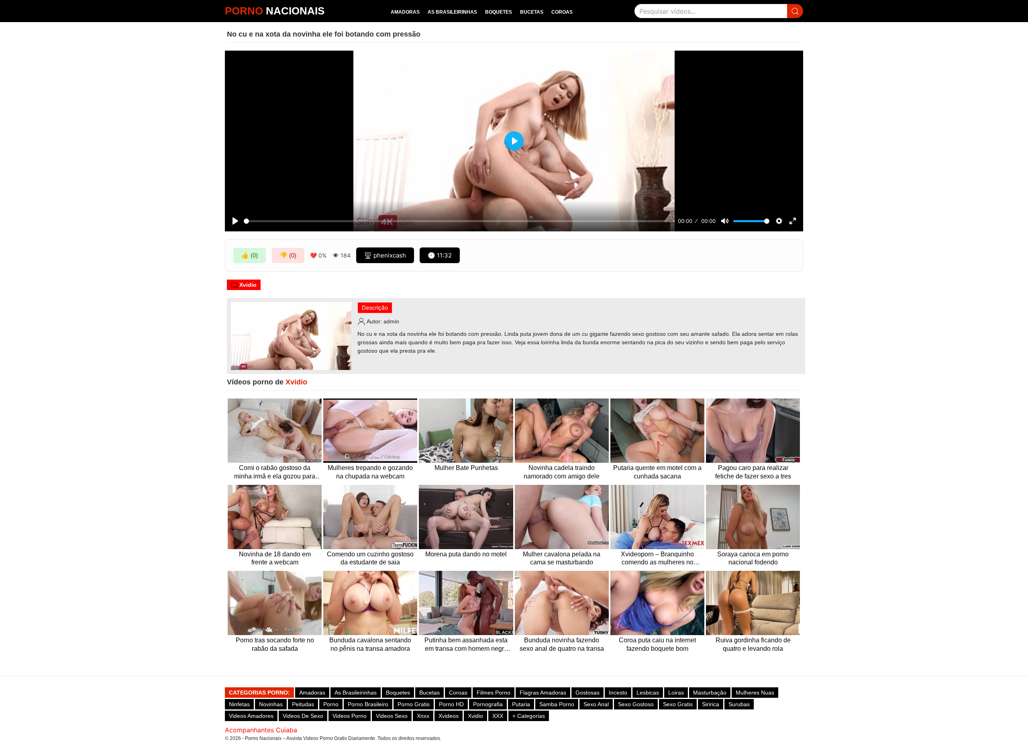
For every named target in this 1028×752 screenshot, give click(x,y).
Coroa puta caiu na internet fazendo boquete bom (657, 644)
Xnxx (423, 716)
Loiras (676, 692)
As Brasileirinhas (452, 12)
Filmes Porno (493, 692)
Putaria (521, 704)
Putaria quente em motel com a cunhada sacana (657, 472)
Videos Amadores (251, 716)
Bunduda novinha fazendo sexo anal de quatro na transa (562, 644)
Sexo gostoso (636, 704)
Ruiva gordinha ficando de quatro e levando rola (753, 644)
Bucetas (531, 12)
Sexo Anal (596, 704)
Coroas (562, 12)
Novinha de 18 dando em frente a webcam (275, 558)
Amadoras (405, 12)
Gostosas (587, 692)
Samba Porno (556, 704)
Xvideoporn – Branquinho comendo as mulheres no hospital (657, 559)
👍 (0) (249, 255)
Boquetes (498, 12)
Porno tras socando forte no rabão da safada (275, 644)
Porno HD (451, 704)
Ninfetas (239, 704)
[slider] (459, 221)
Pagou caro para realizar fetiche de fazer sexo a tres (753, 472)
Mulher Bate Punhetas (466, 467)
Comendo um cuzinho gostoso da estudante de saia (370, 558)
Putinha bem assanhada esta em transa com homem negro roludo (466, 645)
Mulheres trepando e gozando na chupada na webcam (370, 472)
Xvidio (248, 285)
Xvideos (449, 716)
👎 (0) (288, 255)
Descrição (375, 307)
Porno (331, 704)
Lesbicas (647, 692)
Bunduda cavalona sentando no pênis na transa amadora (370, 644)
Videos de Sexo (303, 716)
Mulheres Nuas (755, 692)
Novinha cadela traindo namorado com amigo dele (562, 472)
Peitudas (303, 704)
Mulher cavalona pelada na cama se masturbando (561, 558)
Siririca (710, 704)
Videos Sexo (392, 716)
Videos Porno (349, 716)
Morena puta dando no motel (466, 554)
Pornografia (488, 704)
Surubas (739, 704)
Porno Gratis (414, 704)
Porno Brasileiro (368, 704)
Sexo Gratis (678, 704)
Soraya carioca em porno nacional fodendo (753, 558)
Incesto (618, 692)
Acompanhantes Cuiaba (261, 730)
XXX (497, 716)
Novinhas (271, 704)
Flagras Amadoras (543, 692)
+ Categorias (528, 716)
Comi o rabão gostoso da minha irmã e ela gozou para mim (274, 472)
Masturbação (709, 692)
